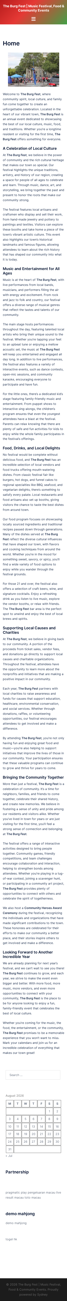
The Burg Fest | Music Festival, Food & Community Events (33, 8)
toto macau (33, 1197)
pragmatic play (16, 1192)
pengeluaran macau (41, 1192)
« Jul (9, 1156)
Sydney (42, 1294)
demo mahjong (16, 1223)
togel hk (11, 1239)
